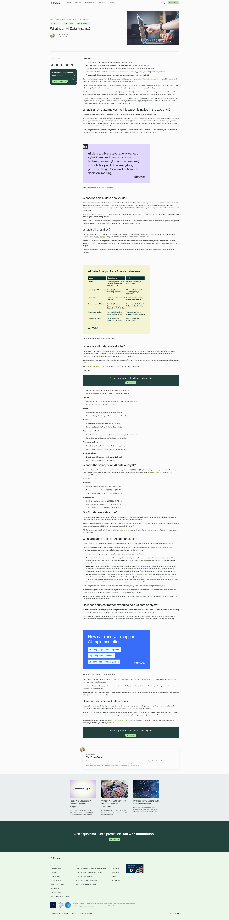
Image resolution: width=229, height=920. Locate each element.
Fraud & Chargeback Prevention (60, 896)
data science (102, 92)
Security (114, 876)
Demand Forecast (56, 880)
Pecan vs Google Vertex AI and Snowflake (89, 873)
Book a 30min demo (60, 81)
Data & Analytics (66, 19)
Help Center (116, 880)
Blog (57, 19)
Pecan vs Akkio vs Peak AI (84, 876)
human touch (93, 695)
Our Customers (89, 3)
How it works (116, 869)
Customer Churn (55, 869)
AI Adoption (55, 23)
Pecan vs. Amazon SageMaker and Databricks (91, 869)
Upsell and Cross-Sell (57, 884)
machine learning (143, 65)
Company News (68, 23)
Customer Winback (56, 892)
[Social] (171, 913)
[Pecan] (55, 3)
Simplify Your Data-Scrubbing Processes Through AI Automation (113, 804)
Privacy (74, 913)
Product (68, 3)
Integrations (115, 873)
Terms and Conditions (86, 913)
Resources (101, 3)
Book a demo (173, 3)
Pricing (163, 3)
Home (51, 19)
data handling (124, 530)
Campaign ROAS (55, 876)
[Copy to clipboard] (72, 65)
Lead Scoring (54, 888)
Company (112, 3)
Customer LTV (54, 873)
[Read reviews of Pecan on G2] (134, 869)
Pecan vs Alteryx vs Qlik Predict (86, 880)
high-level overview (94, 366)
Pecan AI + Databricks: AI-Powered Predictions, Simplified (81, 804)
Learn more (93, 906)
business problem (142, 574)
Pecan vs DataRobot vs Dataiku (86, 884)
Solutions (78, 3)
